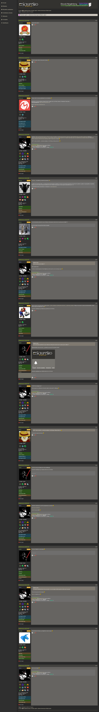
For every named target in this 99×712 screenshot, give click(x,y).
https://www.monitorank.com (45, 102)
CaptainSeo (64, 136)
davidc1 (69, 136)
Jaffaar (52, 137)
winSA (51, 138)
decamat (78, 136)
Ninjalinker (60, 305)
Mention (28, 60)
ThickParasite (42, 138)
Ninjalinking (37, 146)
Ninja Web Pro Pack (41, 145)
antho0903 (41, 136)
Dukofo (86, 136)
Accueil (4, 2)
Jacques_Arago (47, 137)
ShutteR (92, 137)
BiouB (60, 136)
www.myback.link (53, 186)
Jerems (56, 137)
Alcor (37, 136)
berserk (52, 136)
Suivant (31, 11)
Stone (34, 138)
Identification (5, 22)
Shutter (69, 305)
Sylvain (37, 138)
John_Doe (64, 137)
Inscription (5, 19)
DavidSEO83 (74, 136)
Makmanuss (80, 137)
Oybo (84, 137)
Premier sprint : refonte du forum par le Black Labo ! (41, 10)
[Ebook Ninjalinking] (76, 6)
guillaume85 (35, 137)
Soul (52, 305)
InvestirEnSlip (40, 137)
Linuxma (75, 137)
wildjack (47, 138)
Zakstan (54, 138)
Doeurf (82, 136)
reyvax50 (88, 137)
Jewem (59, 137)
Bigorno (56, 136)
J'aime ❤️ (34, 24)
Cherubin (34, 668)
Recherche (5, 16)
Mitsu (49, 305)
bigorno (55, 305)
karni (68, 137)
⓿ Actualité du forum (26, 10)
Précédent (24, 11)
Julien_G (64, 305)
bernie (49, 136)
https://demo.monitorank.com (39, 104)
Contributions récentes (7, 12)
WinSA (34, 510)
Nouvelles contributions (8, 9)
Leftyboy (71, 137)
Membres (5, 6)
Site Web (20, 128)
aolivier (45, 136)
